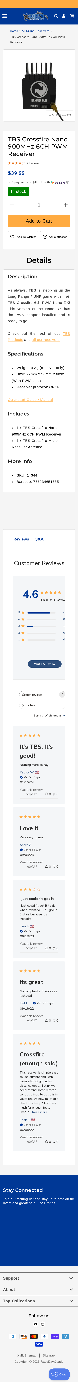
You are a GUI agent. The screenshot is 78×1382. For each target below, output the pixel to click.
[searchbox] (38, 694)
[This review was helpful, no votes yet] (46, 794)
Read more (39, 1112)
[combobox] (50, 715)
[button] (3, 16)
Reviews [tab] (21, 539)
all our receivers (46, 340)
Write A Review (44, 664)
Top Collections (19, 1301)
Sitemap (49, 1355)
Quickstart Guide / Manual (30, 400)
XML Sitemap (27, 1355)
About (9, 1289)
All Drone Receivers (35, 30)
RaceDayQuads (52, 1361)
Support (11, 1278)
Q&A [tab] (39, 539)
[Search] (56, 16)
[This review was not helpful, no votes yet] (54, 794)
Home (14, 30)
